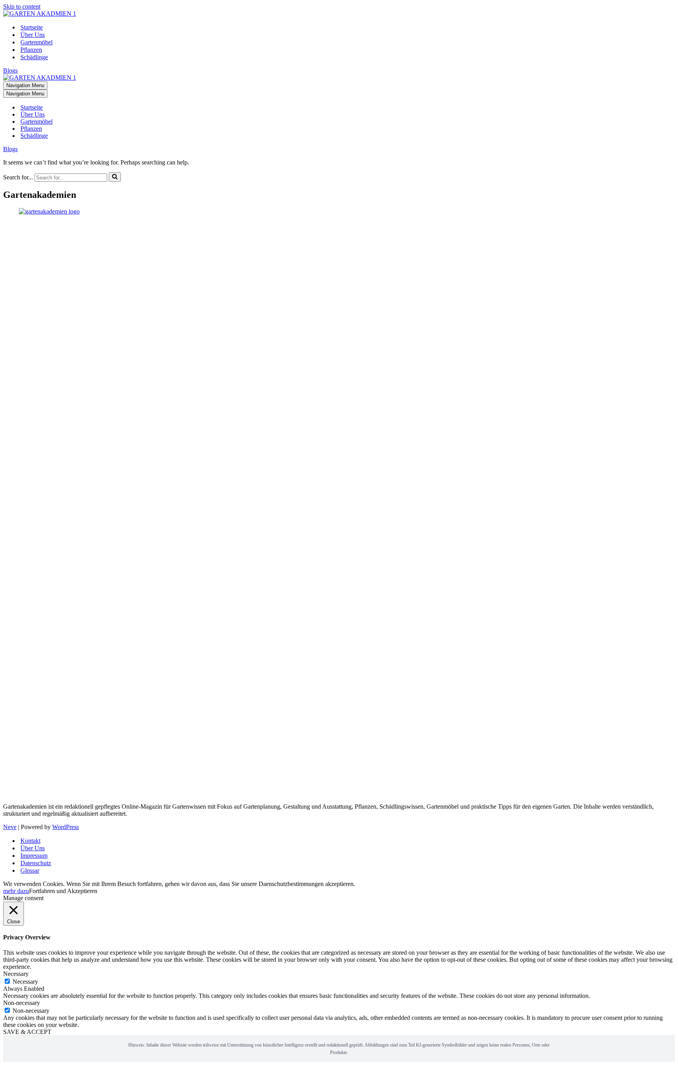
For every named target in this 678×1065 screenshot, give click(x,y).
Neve (9, 827)
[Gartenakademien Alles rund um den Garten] (39, 13)
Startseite (31, 27)
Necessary (25, 981)
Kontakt (30, 840)
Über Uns (32, 34)
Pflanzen (31, 49)
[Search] (115, 177)
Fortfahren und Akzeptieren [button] (63, 891)
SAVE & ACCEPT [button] (27, 1031)
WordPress (65, 827)
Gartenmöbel (36, 42)
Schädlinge (34, 57)
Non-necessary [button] (21, 1002)
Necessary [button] (16, 973)
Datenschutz (35, 863)
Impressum (33, 855)
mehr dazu (16, 891)
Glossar (29, 870)
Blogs (10, 70)
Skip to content (21, 6)
